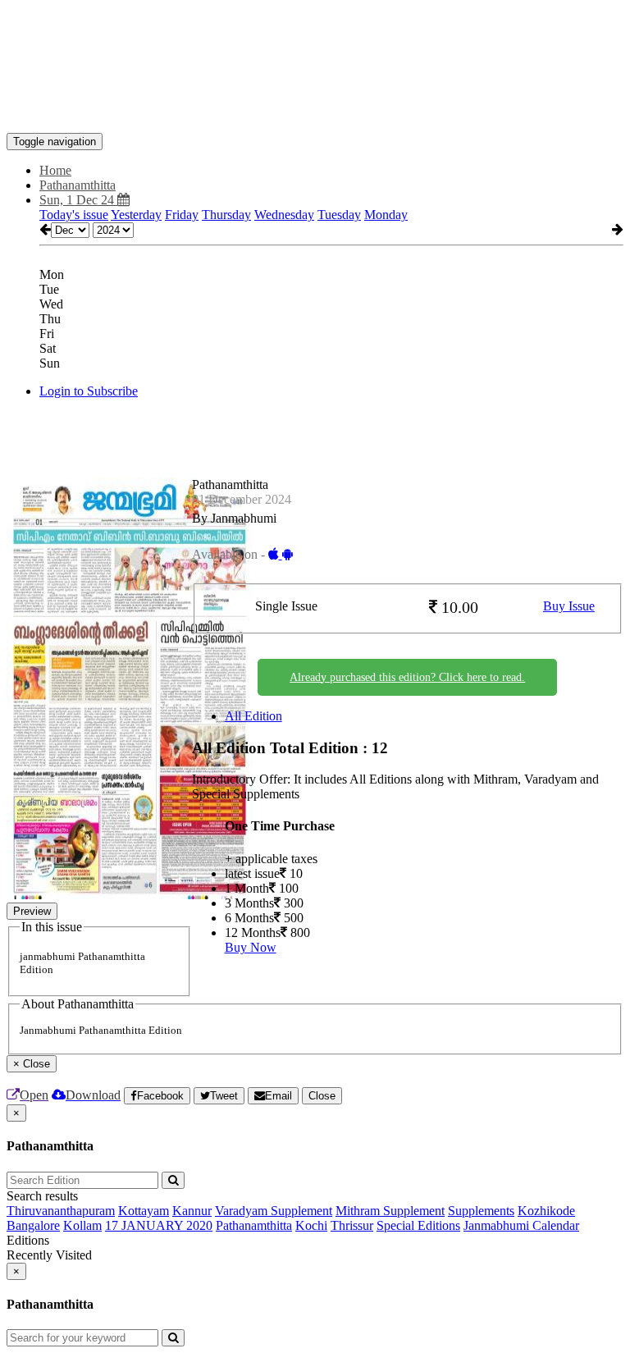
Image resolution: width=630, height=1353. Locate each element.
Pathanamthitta (254, 1225)
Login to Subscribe (88, 391)
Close (322, 1096)
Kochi (311, 1225)
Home (55, 170)
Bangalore (33, 1225)
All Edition (253, 716)
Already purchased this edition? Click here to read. (407, 677)
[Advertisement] (305, 43)
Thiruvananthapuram (61, 1211)
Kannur (192, 1211)
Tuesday (339, 215)
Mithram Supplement (390, 1211)
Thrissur (352, 1225)
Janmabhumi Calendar (521, 1225)
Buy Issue (569, 606)
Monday (386, 215)
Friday (182, 215)
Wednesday (284, 215)
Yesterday (136, 215)
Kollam (82, 1225)
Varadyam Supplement (273, 1211)
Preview (32, 911)
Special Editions (418, 1225)
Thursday (226, 215)
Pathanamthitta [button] (77, 185)
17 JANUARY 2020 (158, 1225)
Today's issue (73, 215)
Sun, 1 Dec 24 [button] (78, 200)
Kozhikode (546, 1211)
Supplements (481, 1211)
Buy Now (250, 947)
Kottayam (143, 1211)
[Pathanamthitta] (315, 108)
